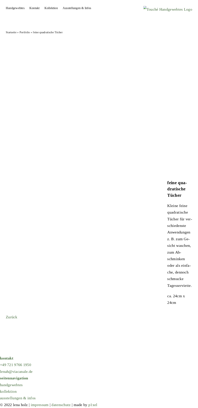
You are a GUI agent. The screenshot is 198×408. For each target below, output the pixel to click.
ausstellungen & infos (18, 398)
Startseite (11, 32)
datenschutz (61, 405)
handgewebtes (11, 385)
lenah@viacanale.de (16, 371)
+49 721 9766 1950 (15, 365)
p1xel (92, 405)
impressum (40, 405)
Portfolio (25, 32)
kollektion (8, 391)
